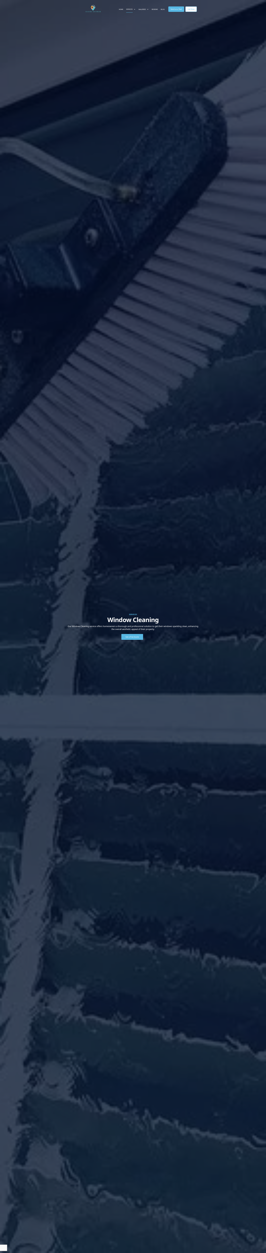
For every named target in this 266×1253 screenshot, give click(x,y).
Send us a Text (176, 9)
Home (121, 9)
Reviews (155, 9)
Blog (163, 9)
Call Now (191, 9)
